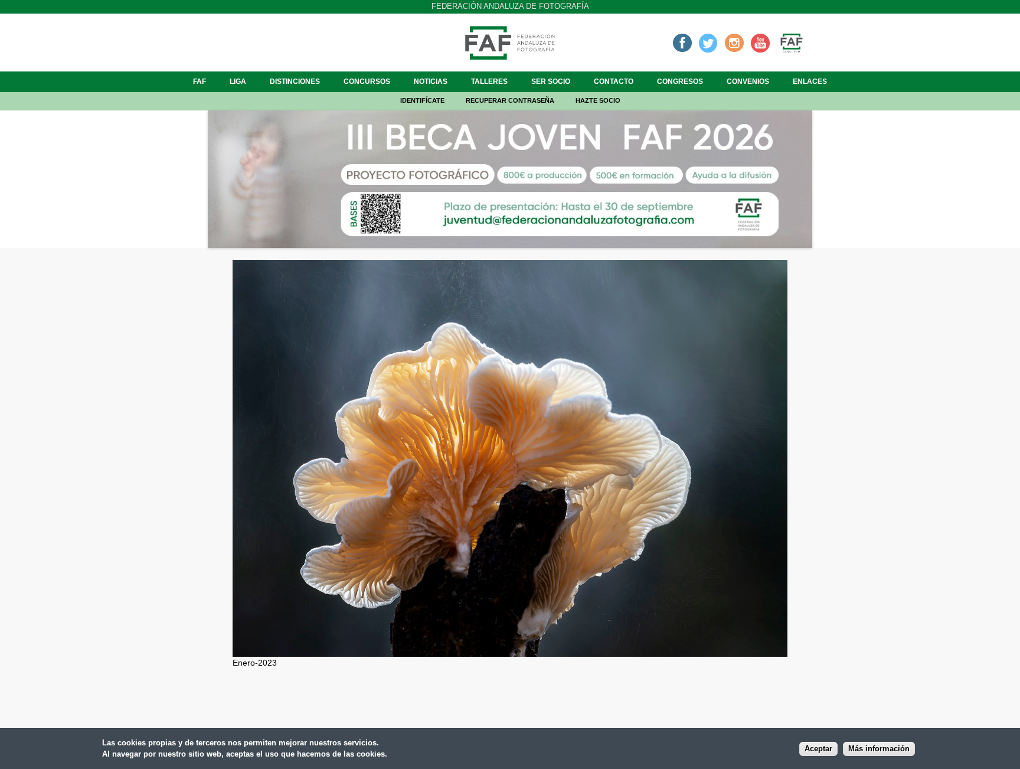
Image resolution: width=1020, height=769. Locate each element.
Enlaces (810, 81)
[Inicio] (510, 56)
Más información (879, 749)
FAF (199, 81)
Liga (238, 81)
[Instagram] (734, 42)
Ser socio (550, 81)
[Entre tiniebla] (510, 650)
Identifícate (422, 100)
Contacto (613, 81)
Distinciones (295, 81)
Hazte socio (598, 100)
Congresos (680, 81)
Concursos (367, 81)
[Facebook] (682, 42)
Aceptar (818, 749)
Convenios (748, 81)
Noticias (430, 81)
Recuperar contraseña (510, 100)
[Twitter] (708, 42)
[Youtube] (760, 42)
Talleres (489, 81)
